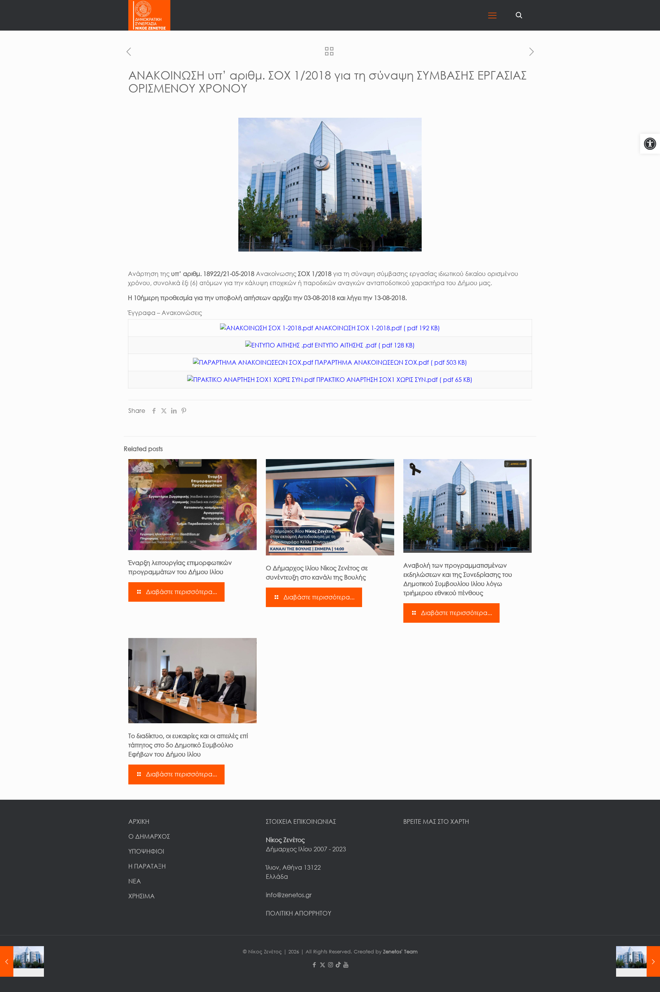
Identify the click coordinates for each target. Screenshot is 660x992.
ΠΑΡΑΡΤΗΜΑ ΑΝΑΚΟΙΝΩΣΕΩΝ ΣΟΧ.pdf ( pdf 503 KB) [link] (390, 362)
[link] (650, 144)
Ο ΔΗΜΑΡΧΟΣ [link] (149, 836)
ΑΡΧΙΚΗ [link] (138, 821)
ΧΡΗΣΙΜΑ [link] (141, 896)
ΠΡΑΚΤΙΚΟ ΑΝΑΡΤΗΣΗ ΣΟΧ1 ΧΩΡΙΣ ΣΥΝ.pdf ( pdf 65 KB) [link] (393, 379)
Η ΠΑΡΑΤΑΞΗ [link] (147, 866)
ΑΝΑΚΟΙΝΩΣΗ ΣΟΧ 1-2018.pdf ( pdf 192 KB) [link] (376, 328)
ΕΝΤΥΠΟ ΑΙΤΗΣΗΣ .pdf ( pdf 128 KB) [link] (364, 345)
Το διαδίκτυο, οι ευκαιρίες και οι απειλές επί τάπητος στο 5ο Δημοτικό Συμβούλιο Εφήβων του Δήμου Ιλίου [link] (188, 745)
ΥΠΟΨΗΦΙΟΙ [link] (146, 851)
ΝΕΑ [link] (134, 881)
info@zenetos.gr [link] (289, 895)
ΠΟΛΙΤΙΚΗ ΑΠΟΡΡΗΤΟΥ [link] (298, 913)
